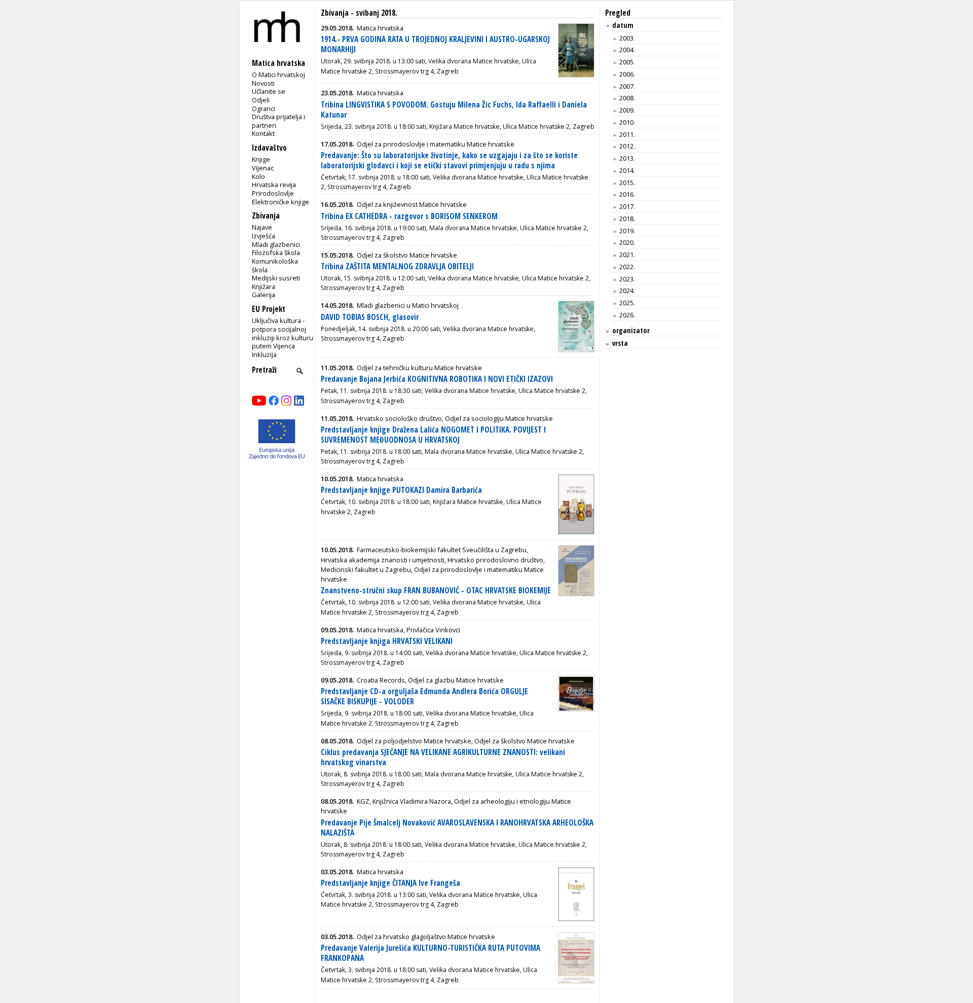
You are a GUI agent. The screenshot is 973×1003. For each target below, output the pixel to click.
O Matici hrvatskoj (278, 74)
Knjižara (263, 286)
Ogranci (263, 108)
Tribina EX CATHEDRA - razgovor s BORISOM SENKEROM (409, 216)
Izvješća (263, 235)
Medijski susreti (276, 277)
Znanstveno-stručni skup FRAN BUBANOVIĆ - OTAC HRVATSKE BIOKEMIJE (436, 590)
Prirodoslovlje (273, 193)
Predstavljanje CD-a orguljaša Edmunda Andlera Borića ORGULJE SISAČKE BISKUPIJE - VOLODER (424, 696)
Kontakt (263, 133)
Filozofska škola (276, 252)
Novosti (263, 83)
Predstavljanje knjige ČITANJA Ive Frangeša (390, 883)
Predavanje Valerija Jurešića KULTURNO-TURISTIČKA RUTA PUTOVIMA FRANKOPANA (430, 953)
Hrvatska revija (274, 184)
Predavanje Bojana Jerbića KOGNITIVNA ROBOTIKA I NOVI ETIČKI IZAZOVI (437, 379)
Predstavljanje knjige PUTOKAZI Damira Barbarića (401, 490)
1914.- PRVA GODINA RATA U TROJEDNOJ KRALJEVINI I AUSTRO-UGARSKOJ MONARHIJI (435, 44)
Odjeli (261, 99)
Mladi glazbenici (276, 244)
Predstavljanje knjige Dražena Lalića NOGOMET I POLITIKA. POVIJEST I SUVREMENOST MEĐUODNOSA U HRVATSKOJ (433, 434)
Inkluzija (264, 354)
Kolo (258, 176)
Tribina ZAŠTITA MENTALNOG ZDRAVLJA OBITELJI (397, 266)
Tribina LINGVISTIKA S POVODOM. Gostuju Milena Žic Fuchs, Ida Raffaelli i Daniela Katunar (454, 109)
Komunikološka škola (275, 265)
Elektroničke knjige (280, 201)
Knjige (261, 159)
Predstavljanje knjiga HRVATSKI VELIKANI (387, 641)
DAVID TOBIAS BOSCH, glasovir (370, 317)
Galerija (263, 294)
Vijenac (263, 167)
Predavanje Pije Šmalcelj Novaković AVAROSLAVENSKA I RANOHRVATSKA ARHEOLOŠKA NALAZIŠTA (457, 827)
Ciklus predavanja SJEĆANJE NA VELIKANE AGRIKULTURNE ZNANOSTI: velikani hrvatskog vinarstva (443, 757)
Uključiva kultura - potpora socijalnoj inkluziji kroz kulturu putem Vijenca (282, 333)
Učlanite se (268, 91)
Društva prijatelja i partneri (278, 121)
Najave (262, 227)
